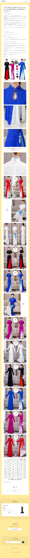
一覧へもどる (15, 490)
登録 (23, 542)
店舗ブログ (9, 512)
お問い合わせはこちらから (15, 529)
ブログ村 (17, 548)
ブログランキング (14, 548)
